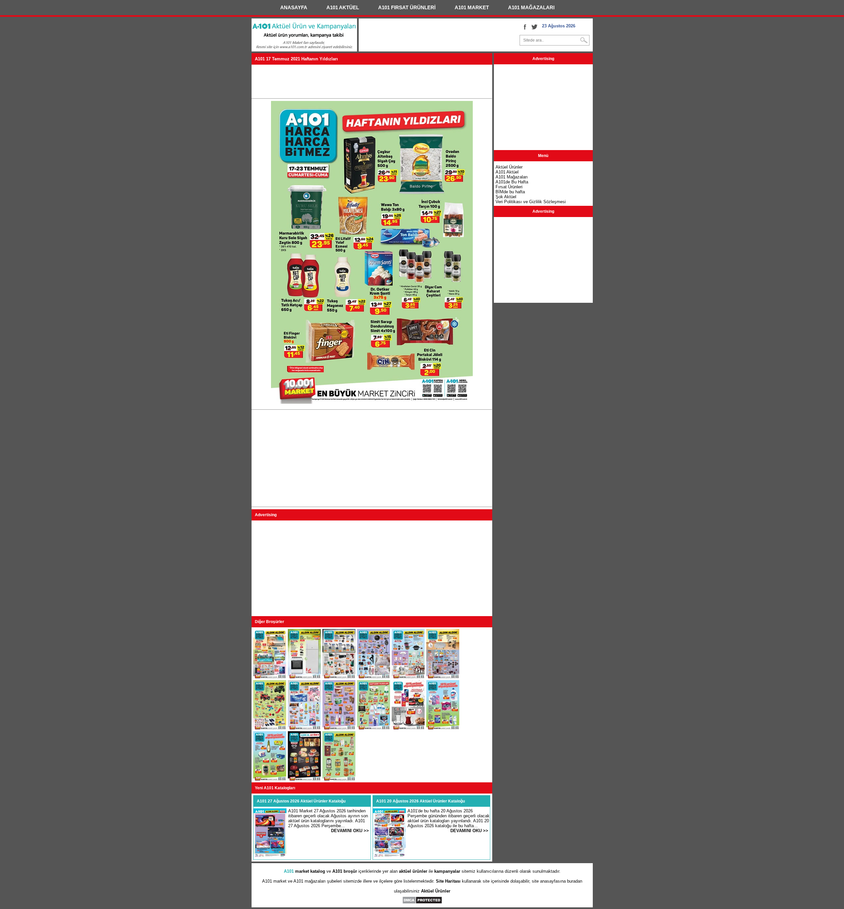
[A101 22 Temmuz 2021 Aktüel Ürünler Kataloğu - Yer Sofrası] (442, 676)
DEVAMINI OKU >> (350, 830)
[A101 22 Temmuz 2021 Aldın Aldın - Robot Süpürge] (373, 676)
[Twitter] (534, 27)
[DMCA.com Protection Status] (422, 902)
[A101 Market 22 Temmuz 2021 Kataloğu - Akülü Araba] (269, 728)
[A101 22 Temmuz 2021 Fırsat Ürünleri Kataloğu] (304, 728)
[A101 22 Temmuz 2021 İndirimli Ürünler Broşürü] (338, 728)
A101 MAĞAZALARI (531, 7)
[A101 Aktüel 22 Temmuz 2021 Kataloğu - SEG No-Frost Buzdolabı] (304, 676)
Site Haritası (448, 881)
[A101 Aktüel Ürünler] (304, 49)
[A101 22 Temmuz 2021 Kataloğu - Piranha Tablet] (269, 676)
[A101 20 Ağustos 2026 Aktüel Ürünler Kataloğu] (389, 856)
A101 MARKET (472, 7)
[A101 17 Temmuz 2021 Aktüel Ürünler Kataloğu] (373, 728)
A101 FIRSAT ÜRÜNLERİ (407, 7)
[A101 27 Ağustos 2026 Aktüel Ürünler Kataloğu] (270, 856)
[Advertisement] (372, 81)
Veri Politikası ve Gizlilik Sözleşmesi (531, 201)
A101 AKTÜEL (342, 7)
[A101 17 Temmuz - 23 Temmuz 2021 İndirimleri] (442, 728)
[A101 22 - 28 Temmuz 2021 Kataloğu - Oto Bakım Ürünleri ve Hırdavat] (338, 676)
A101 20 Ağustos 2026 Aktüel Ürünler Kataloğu (420, 801)
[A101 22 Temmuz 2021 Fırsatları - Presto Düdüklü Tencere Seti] (408, 676)
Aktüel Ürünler (435, 891)
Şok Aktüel (506, 196)
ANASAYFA (293, 7)
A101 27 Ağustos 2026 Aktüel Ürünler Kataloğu (301, 801)
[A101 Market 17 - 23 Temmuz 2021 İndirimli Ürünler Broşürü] (269, 779)
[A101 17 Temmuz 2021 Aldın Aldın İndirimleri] (338, 779)
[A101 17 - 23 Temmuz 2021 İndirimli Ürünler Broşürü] (408, 728)
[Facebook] (524, 27)
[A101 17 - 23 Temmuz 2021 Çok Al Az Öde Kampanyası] (304, 779)
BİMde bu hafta (510, 191)
